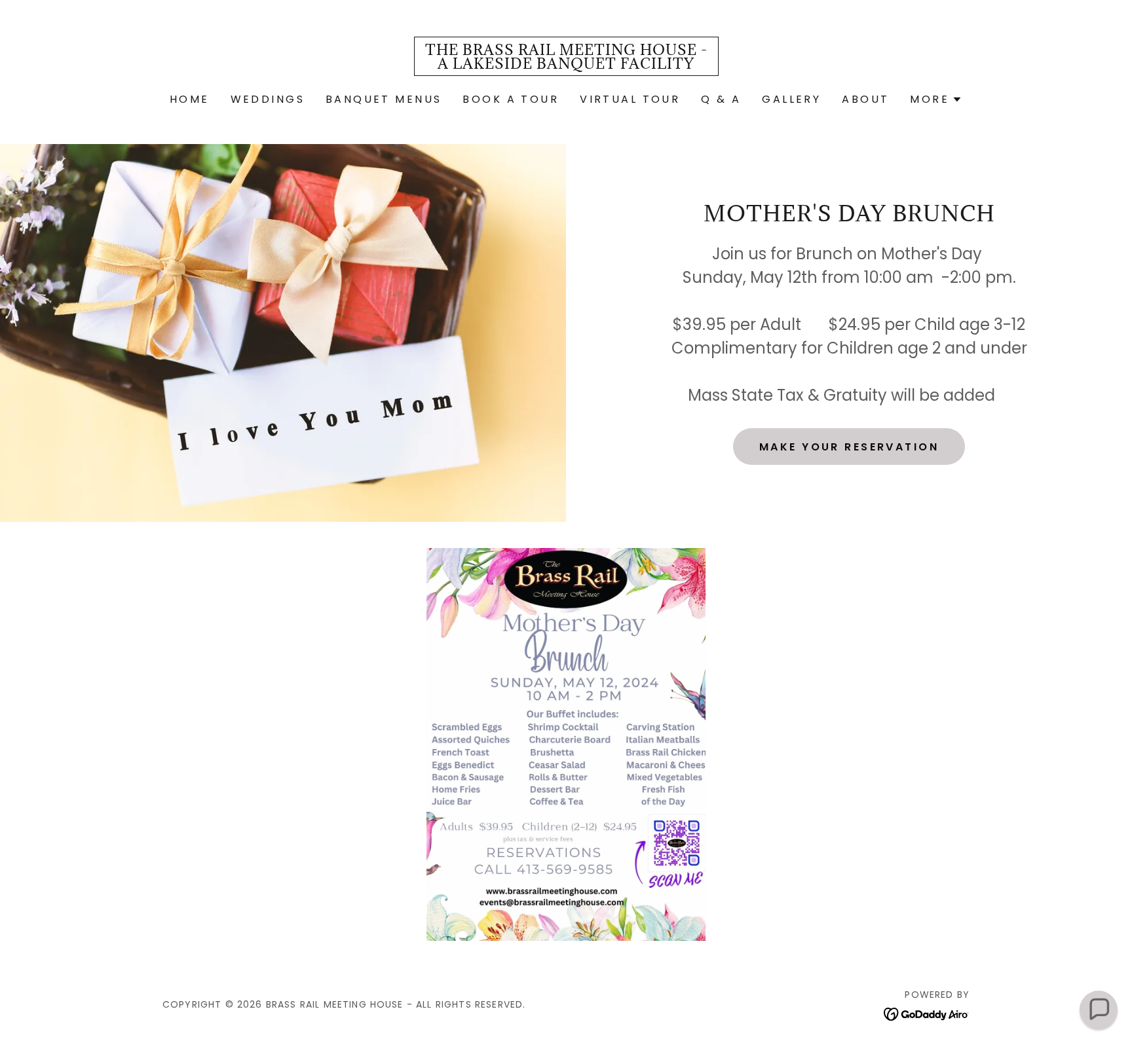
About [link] (865, 99)
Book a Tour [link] (510, 99)
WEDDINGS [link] (268, 99)
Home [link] (190, 99)
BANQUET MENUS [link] (384, 99)
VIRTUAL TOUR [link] (630, 99)
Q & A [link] (721, 99)
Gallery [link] (791, 99)
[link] (566, 64)
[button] (936, 99)
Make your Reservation (849, 446)
